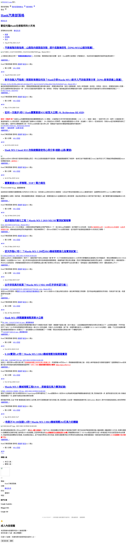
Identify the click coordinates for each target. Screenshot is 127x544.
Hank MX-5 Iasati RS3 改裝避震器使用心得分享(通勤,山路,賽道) (38, 150)
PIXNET (48, 517)
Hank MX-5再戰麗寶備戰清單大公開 (24, 317)
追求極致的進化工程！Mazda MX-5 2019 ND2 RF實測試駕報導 (38, 220)
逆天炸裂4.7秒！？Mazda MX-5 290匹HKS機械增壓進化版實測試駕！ (41, 251)
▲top (2, 71)
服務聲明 (82, 517)
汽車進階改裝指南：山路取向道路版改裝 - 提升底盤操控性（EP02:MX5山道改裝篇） (49, 47)
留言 (24, 64)
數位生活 (17, 30)
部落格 (7, 37)
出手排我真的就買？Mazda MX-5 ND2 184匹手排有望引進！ (36, 285)
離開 (11, 541)
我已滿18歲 (5, 541)
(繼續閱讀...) (5, 60)
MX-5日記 (16, 68)
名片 (6, 39)
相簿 (6, 34)
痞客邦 (20, 64)
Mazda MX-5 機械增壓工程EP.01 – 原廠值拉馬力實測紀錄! (35, 387)
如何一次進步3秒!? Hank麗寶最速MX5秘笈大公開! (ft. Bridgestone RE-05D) (44, 112)
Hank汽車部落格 (12, 15)
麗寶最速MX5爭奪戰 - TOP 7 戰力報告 (25, 183)
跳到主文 (4, 21)
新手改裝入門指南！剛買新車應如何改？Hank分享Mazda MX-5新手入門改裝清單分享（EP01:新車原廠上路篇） (64, 79)
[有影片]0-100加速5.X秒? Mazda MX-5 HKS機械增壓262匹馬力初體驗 (41, 422)
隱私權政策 (74, 517)
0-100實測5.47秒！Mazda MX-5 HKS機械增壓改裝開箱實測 (36, 354)
